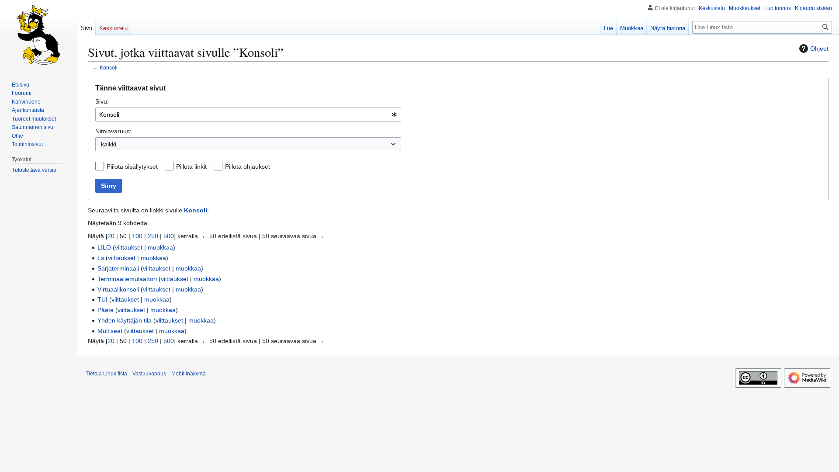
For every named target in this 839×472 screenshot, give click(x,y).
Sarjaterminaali (118, 268)
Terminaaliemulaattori (127, 278)
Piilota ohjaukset (247, 166)
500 (168, 236)
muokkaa (160, 247)
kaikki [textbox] (108, 144)
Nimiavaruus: (113, 131)
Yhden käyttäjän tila (124, 320)
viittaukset (128, 247)
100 (137, 236)
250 (153, 236)
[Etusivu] (38, 35)
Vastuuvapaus (149, 374)
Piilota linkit (191, 166)
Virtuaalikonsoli (118, 289)
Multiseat (109, 330)
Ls (100, 257)
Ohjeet (819, 48)
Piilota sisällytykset (132, 166)
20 (110, 236)
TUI (102, 299)
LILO (104, 247)
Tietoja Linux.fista (106, 374)
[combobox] (248, 114)
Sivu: (102, 101)
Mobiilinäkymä (188, 374)
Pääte (105, 309)
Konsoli (109, 67)
